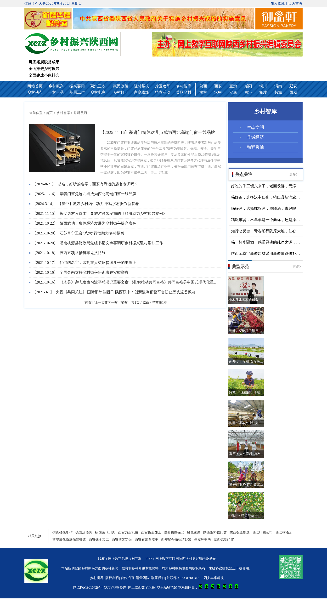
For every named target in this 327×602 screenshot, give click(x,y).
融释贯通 (255, 147)
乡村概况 (96, 578)
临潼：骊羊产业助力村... (246, 423)
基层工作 (77, 92)
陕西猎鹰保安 (174, 532)
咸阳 (248, 86)
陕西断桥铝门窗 (215, 532)
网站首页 (35, 86)
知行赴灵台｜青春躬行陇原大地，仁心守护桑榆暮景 (275, 231)
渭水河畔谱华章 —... (246, 515)
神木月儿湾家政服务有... (246, 300)
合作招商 (127, 578)
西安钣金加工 (151, 532)
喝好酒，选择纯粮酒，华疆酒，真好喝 (263, 208)
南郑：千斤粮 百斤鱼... (246, 361)
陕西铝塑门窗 (224, 539)
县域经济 (255, 137)
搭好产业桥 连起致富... (246, 484)
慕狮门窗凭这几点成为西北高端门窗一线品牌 (84, 194)
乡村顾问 (120, 92)
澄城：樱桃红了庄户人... (246, 330)
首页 (49, 113)
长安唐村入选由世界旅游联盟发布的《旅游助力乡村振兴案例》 (99, 213)
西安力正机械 (128, 532)
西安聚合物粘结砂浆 (176, 539)
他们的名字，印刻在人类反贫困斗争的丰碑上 (84, 263)
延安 (293, 86)
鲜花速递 (193, 532)
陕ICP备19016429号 (87, 587)
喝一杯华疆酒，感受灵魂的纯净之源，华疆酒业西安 (275, 242)
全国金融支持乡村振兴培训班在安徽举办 (80, 272)
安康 (233, 92)
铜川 (263, 86)
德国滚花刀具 (105, 532)
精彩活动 (162, 92)
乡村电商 (98, 92)
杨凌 (263, 92)
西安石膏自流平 (146, 539)
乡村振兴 (56, 86)
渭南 (278, 86)
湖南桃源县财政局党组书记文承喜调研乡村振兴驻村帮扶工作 (97, 243)
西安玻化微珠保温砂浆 (69, 539)
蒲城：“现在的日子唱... (246, 392)
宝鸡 (233, 86)
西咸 (293, 92)
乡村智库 (183, 86)
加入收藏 (278, 3)
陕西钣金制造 (240, 532)
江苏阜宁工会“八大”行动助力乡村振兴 (78, 233)
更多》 (294, 174)
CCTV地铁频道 (115, 587)
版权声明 (112, 578)
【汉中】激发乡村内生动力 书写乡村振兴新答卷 (85, 204)
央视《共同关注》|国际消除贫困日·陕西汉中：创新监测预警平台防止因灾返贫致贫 (114, 292)
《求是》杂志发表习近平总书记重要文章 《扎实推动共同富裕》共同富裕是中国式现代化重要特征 (128, 282)
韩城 (278, 92)
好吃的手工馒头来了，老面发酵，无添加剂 (267, 186)
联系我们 (158, 578)
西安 (218, 86)
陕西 (203, 86)
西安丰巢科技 (214, 578)
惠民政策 (120, 86)
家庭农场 (141, 92)
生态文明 (255, 127)
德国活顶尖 (83, 532)
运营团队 (142, 578)
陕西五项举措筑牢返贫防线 (69, 253)
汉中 (218, 92)
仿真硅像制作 (62, 532)
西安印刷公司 (263, 532)
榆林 (203, 92)
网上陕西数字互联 (141, 587)
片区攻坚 (162, 86)
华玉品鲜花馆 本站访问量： (178, 587)
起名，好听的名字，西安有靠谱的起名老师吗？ (85, 184)
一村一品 (56, 92)
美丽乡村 (183, 92)
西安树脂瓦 (284, 532)
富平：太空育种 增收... (246, 454)
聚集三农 (98, 86)
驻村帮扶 (141, 86)
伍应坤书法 (202, 539)
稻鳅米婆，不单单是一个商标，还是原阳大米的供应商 (277, 220)
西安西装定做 (122, 539)
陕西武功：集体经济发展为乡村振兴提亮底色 (84, 223)
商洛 (248, 92)
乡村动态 (35, 92)
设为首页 (295, 3)
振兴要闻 (77, 86)
